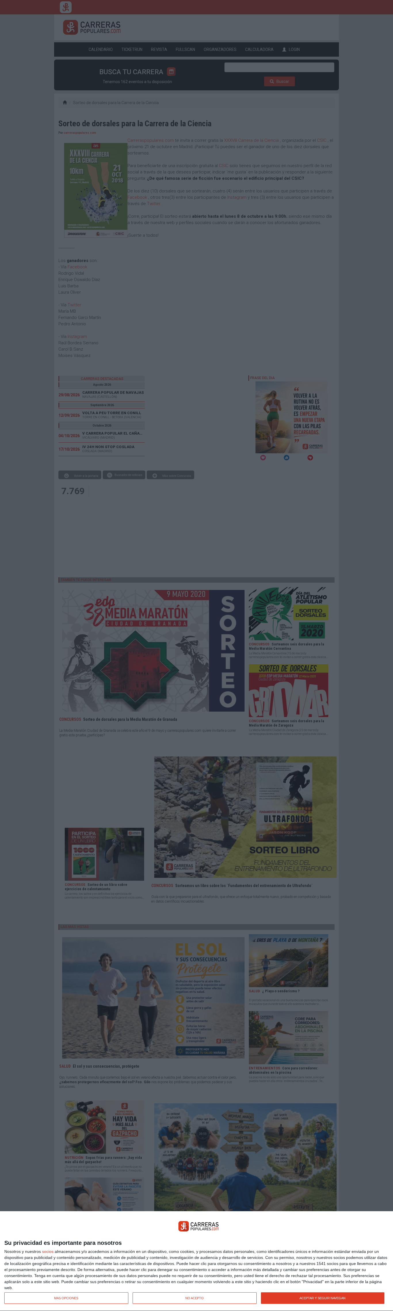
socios (48, 1251)
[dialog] (196, 1261)
